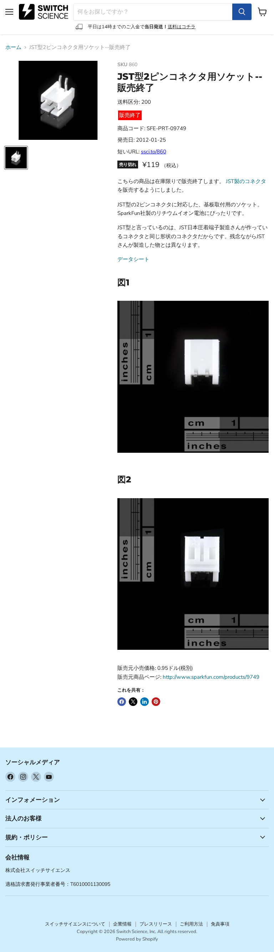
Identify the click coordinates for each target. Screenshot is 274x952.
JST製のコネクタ (246, 181)
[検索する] (242, 12)
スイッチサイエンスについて (75, 924)
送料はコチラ (182, 27)
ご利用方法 (191, 924)
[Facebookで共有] (121, 701)
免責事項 (220, 924)
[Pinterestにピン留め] (156, 701)
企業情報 (122, 924)
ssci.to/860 (153, 151)
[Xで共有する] (133, 701)
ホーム (13, 47)
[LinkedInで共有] (144, 701)
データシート (133, 259)
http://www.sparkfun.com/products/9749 (211, 677)
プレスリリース (155, 924)
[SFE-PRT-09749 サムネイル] (16, 157)
